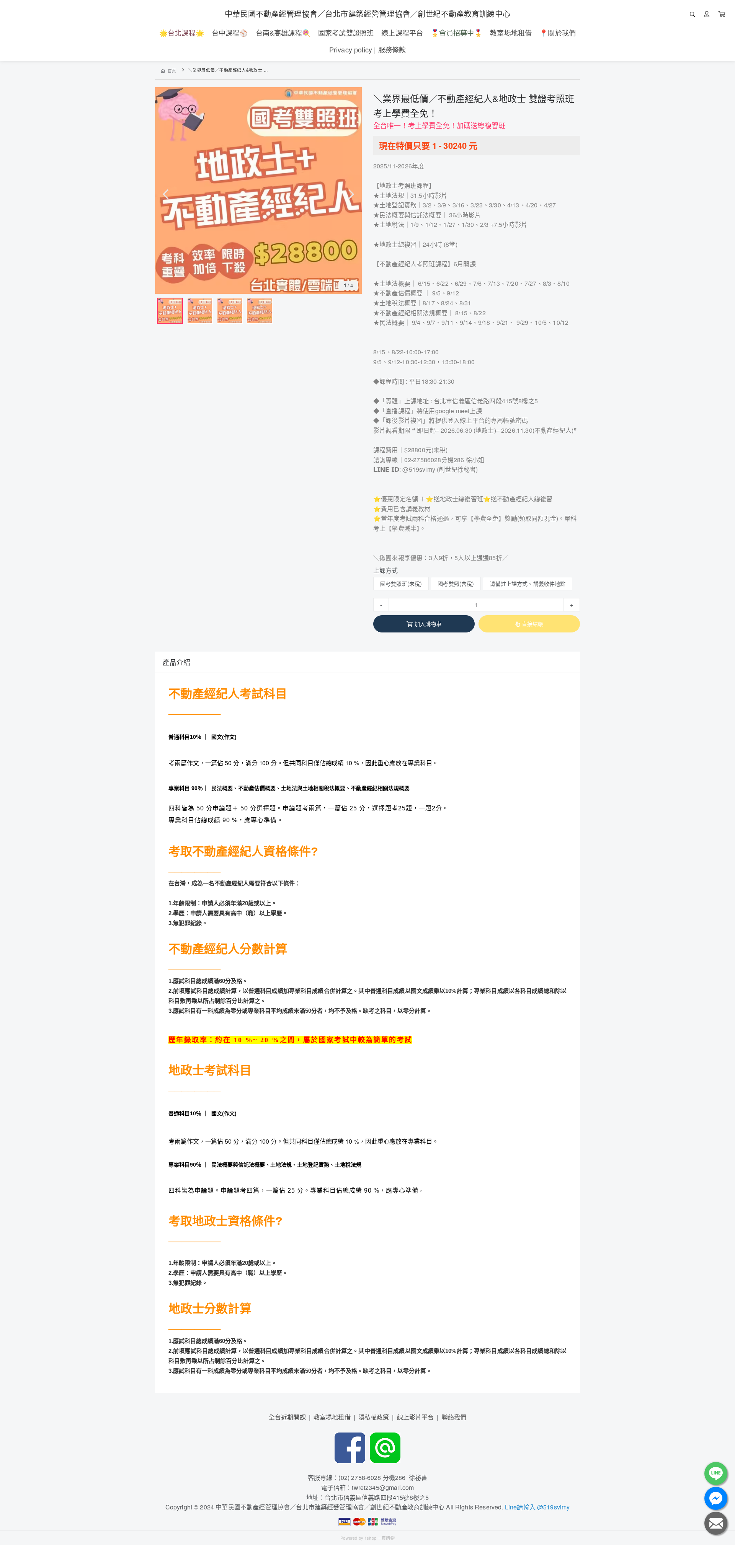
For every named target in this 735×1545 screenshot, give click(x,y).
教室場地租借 (332, 1417)
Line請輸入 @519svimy (537, 1507)
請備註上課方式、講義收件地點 (527, 583)
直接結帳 (533, 623)
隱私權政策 (373, 1417)
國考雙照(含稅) (456, 583)
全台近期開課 (287, 1417)
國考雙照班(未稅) (401, 583)
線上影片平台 (415, 1417)
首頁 (172, 70)
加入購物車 (428, 623)
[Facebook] (350, 1446)
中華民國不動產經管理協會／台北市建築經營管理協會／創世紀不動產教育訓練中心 (367, 13)
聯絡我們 (454, 1417)
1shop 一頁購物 (379, 1538)
